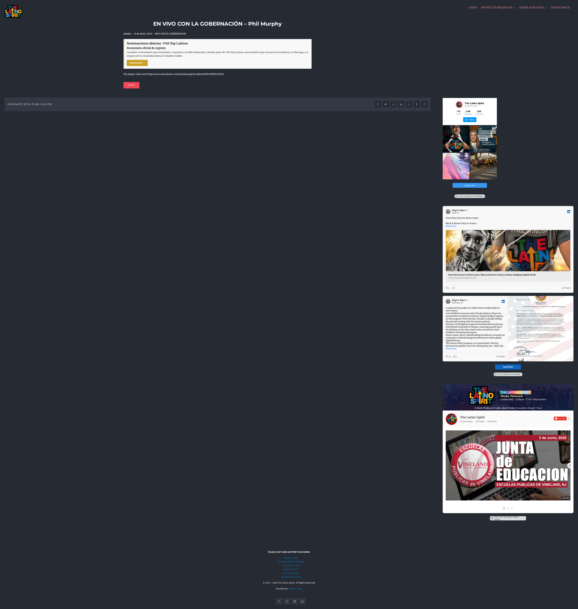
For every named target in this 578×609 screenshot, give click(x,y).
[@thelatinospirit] (459, 105)
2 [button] (507, 508)
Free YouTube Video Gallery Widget (506, 518)
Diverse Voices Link (290, 576)
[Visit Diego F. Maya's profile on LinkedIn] (449, 211)
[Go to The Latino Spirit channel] (452, 419)
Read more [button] (451, 226)
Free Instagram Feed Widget (470, 196)
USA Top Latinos (291, 573)
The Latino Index (291, 565)
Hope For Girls (291, 569)
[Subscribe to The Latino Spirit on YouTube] (562, 418)
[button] (446, 465)
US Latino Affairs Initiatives (291, 561)
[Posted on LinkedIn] (568, 211)
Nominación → (137, 62)
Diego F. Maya (291, 557)
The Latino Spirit (472, 417)
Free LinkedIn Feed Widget (509, 374)
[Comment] (452, 288)
